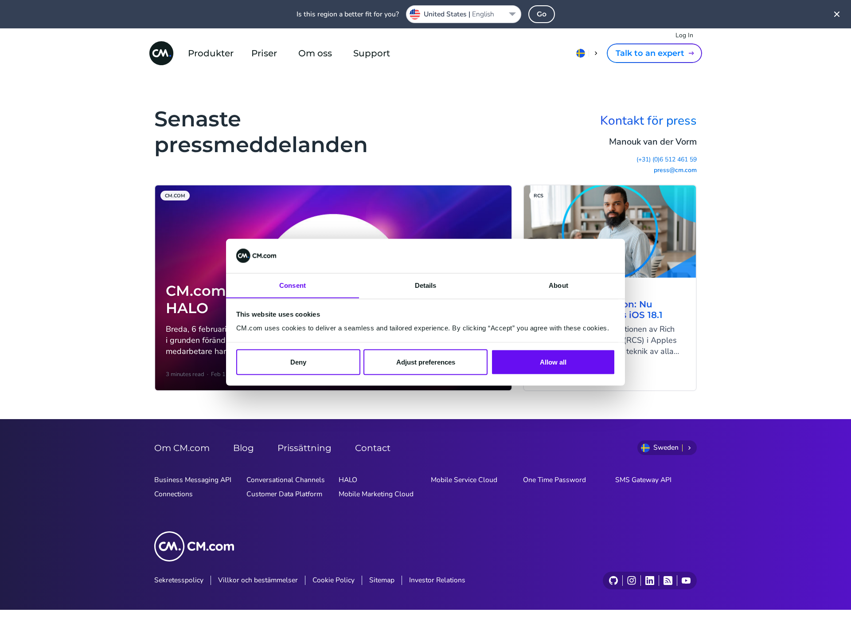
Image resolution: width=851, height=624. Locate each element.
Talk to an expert (650, 53)
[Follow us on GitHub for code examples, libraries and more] (613, 580)
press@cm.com (675, 170)
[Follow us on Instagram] (631, 580)
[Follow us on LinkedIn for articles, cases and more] (649, 580)
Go (542, 14)
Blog (243, 448)
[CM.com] (161, 53)
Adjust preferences (425, 361)
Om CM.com (182, 448)
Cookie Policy (333, 580)
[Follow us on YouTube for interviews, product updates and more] (686, 580)
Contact (372, 448)
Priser (264, 53)
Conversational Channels (285, 480)
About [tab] (558, 285)
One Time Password (554, 480)
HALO (348, 480)
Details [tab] (426, 285)
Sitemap (381, 580)
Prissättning (304, 448)
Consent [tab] (292, 285)
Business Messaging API (192, 480)
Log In (684, 35)
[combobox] (463, 14)
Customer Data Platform (284, 494)
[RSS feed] (668, 580)
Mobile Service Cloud (464, 480)
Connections (173, 494)
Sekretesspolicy (178, 580)
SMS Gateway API (643, 480)
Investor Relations (437, 580)
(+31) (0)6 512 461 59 (666, 159)
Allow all (553, 361)
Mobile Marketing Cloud (376, 494)
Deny (298, 361)
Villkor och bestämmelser (258, 580)
